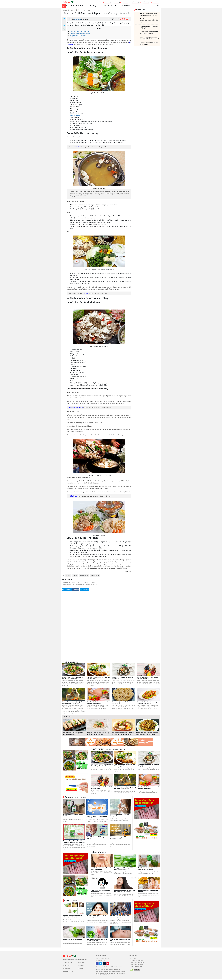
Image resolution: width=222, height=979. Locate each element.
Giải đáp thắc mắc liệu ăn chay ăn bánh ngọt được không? (147, 678)
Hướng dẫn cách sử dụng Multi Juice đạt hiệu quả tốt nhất (120, 837)
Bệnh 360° (88, 6)
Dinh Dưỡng (83, 797)
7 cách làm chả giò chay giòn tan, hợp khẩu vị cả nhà (73, 733)
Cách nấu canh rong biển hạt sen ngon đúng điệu (148, 765)
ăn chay (68, 575)
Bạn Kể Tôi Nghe (126, 6)
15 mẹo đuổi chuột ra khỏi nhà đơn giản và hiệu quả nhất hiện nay (119, 916)
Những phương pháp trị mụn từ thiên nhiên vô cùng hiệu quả (124, 868)
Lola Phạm (77, 19)
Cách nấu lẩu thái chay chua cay (79, 31)
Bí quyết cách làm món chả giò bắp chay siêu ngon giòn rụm (98, 733)
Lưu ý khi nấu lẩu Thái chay (78, 36)
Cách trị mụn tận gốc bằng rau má (72, 939)
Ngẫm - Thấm (108, 749)
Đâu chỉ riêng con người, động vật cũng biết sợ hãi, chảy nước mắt (72, 702)
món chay (75, 575)
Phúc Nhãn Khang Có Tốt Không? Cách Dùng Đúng (96, 837)
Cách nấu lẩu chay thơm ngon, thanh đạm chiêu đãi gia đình (79, 582)
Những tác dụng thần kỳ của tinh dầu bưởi (120, 940)
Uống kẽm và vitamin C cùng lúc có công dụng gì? (119, 815)
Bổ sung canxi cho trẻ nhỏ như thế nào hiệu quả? (96, 817)
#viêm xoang (107, 2)
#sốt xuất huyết (135, 2)
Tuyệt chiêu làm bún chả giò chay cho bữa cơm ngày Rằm (124, 765)
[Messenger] (64, 25)
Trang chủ (65, 10)
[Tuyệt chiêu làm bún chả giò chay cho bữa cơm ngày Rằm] (98, 669)
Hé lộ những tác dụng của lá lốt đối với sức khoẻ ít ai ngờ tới (96, 940)
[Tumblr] (104, 963)
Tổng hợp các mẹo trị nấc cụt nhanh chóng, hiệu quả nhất (96, 916)
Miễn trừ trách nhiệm (136, 960)
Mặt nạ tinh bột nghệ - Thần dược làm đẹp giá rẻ (148, 891)
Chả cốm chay (73, 496)
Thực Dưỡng (86, 10)
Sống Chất (103, 6)
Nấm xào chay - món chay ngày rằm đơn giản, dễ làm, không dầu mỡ (73, 678)
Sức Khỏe (77, 797)
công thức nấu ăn (84, 575)
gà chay (86, 293)
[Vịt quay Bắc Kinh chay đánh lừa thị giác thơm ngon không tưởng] (148, 694)
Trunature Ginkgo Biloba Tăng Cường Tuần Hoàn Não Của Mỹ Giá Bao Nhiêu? (74, 841)
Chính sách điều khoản (137, 964)
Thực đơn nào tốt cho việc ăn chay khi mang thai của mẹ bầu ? (97, 702)
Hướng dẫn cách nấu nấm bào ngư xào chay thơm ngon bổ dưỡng (147, 733)
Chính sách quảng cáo (137, 962)
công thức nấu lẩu (95, 575)
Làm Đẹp (104, 852)
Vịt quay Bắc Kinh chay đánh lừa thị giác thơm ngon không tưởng (148, 702)
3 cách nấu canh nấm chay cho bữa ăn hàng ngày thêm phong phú (123, 733)
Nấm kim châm (75, 115)
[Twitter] (100, 963)
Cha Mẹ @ (111, 6)
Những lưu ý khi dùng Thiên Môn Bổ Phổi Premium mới (73, 815)
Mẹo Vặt (75, 900)
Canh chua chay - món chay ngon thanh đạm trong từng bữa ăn (80, 584)
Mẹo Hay (117, 6)
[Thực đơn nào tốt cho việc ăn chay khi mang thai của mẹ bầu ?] (98, 694)
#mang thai (126, 2)
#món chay (117, 2)
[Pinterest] (107, 963)
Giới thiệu (133, 958)
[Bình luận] (64, 29)
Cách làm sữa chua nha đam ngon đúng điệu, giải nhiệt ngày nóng (72, 916)
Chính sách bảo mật (136, 966)
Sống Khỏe (96, 6)
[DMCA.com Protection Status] (134, 969)
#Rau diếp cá (155, 2)
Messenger (85, 589)
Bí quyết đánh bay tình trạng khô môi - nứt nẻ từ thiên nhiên (101, 868)
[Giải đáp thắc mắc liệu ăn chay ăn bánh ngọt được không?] (148, 669)
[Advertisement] (96, 613)
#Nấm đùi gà (145, 2)
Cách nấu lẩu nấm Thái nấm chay (80, 33)
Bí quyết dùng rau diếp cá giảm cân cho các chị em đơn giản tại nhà (148, 868)
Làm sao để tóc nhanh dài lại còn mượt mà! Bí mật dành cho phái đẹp (124, 891)
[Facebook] (64, 22)
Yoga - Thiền (122, 749)
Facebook (76, 589)
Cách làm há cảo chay (76, 407)
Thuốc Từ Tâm (80, 6)
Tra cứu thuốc (70, 6)
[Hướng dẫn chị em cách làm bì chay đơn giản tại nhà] (123, 694)
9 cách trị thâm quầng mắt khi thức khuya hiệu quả (100, 891)
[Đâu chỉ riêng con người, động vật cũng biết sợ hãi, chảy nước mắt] (73, 694)
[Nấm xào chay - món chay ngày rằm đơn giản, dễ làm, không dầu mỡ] (73, 669)
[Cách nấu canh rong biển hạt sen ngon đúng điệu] (123, 669)
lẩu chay (78, 147)
